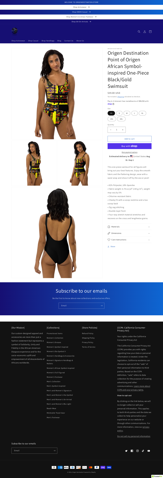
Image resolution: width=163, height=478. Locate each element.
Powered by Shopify (90, 472)
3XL (121, 119)
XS (111, 113)
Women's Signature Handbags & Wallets (60, 362)
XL (142, 113)
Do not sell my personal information (133, 436)
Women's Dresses (54, 342)
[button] (139, 31)
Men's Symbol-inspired (56, 386)
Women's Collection (55, 338)
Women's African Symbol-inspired (60, 368)
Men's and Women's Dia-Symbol (60, 395)
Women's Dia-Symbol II (56, 351)
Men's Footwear (53, 417)
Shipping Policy (88, 338)
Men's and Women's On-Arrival (59, 399)
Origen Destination (77, 472)
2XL (111, 119)
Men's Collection (53, 381)
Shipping (120, 97)
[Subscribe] (101, 306)
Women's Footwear (55, 377)
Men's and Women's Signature (59, 390)
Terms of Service (88, 347)
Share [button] (113, 246)
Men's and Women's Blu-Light (59, 404)
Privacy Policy (87, 342)
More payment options (129, 152)
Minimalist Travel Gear (56, 413)
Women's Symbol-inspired (57, 347)
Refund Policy (87, 333)
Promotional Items (54, 333)
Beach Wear (51, 408)
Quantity (111, 125)
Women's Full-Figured (56, 372)
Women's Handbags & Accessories (60, 356)
